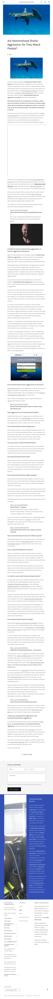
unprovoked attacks (27, 541)
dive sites (32, 730)
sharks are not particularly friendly (26, 623)
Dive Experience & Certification (10, 924)
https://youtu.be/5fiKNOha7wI (19, 700)
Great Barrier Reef (36, 812)
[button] (3, 2)
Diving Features (10, 930)
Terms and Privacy (24, 917)
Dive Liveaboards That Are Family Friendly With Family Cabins (10, 956)
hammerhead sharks (13, 544)
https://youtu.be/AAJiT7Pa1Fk (19, 404)
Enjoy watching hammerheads (33, 599)
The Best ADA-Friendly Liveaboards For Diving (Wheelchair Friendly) (10, 969)
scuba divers (30, 627)
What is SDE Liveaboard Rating (10, 914)
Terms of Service (23, 921)
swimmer (28, 519)
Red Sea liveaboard (36, 186)
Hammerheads (26, 418)
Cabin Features (10, 918)
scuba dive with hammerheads (24, 93)
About (20, 913)
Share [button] (10, 54)
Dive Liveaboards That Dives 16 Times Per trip (10, 963)
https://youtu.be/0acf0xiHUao (19, 648)
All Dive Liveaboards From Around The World (10, 908)
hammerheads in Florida (29, 91)
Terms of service (36, 995)
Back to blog (27, 754)
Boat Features (10, 939)
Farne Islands (38, 860)
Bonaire (39, 869)
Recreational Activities (10, 933)
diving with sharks (16, 677)
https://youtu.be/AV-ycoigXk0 (19, 210)
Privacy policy (29, 995)
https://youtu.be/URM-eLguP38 (19, 527)
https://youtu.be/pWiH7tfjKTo (19, 505)
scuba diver (25, 670)
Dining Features (10, 936)
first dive (32, 816)
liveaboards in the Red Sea (37, 864)
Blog (20, 910)
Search (21, 906)
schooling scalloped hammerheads (17, 584)
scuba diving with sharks (36, 892)
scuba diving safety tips (17, 742)
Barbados (41, 866)
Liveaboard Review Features (10, 945)
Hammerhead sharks (13, 388)
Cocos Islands (25, 586)
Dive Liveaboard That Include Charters (9, 950)
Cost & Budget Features (10, 941)
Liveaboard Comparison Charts (11, 975)
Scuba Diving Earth (12, 995)
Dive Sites (10, 928)
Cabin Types (10, 921)
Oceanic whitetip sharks (24, 656)
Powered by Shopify (20, 995)
